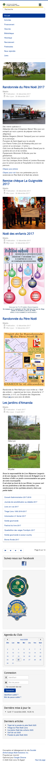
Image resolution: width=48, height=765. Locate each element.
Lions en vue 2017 (11, 506)
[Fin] (21, 550)
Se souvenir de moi (13, 686)
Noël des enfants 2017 (18, 233)
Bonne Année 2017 (11, 539)
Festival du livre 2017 (12, 525)
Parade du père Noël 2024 (17, 735)
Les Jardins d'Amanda (18, 403)
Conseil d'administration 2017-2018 (17, 497)
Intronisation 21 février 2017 (15, 516)
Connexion (10, 690)
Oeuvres (7, 29)
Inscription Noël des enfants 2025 (20, 730)
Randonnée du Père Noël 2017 (24, 87)
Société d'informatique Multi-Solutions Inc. (19, 751)
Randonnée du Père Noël (20, 319)
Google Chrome (20, 757)
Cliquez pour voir (9, 172)
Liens (6, 55)
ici (9, 397)
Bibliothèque (9, 33)
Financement (9, 24)
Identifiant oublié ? (11, 694)
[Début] (5, 550)
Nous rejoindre (9, 51)
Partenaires (8, 46)
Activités (7, 20)
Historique (8, 37)
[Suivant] (15, 550)
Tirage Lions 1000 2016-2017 (15, 511)
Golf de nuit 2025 (14, 732)
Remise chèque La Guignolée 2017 (22, 182)
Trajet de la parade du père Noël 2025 (21, 725)
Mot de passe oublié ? (12, 697)
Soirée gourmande (11, 520)
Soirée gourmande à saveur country (18, 535)
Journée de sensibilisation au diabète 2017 (20, 502)
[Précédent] (10, 550)
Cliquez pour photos (10, 169)
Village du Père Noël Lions (17, 727)
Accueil (7, 15)
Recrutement (9, 42)
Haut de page (40, 760)
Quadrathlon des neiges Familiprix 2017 (19, 530)
